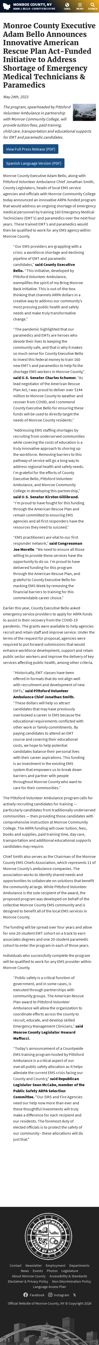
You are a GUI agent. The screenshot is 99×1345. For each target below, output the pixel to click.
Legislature (69, 1270)
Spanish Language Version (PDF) (33, 163)
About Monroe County (29, 1276)
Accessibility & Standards (68, 1276)
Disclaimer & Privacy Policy (28, 1281)
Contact (16, 1265)
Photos (52, 1270)
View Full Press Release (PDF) (30, 149)
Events (38, 1270)
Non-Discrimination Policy (71, 1281)
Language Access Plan (49, 1286)
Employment (55, 1265)
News (25, 1270)
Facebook (37, 1295)
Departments (79, 1265)
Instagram (61, 1295)
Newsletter (33, 1265)
